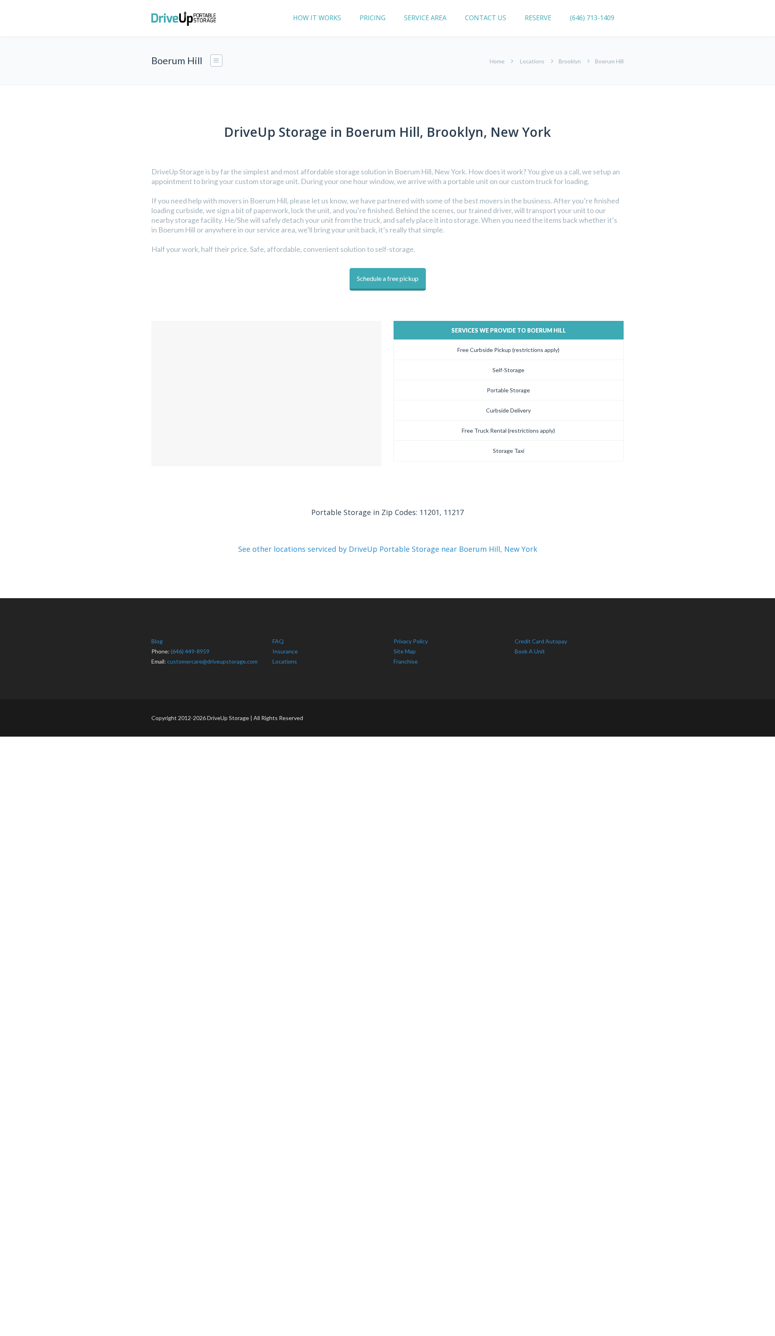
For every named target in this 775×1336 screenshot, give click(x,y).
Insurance (285, 651)
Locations (532, 61)
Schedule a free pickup (388, 278)
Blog (157, 641)
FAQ (278, 641)
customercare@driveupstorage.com (212, 661)
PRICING (372, 17)
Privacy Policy (411, 641)
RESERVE (538, 17)
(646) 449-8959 (190, 651)
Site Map (405, 651)
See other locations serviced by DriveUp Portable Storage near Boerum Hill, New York (387, 549)
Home (497, 61)
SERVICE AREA (425, 17)
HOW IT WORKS (317, 17)
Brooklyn (570, 61)
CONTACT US (485, 17)
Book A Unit (530, 651)
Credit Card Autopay (541, 641)
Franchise (406, 661)
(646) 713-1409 (592, 17)
